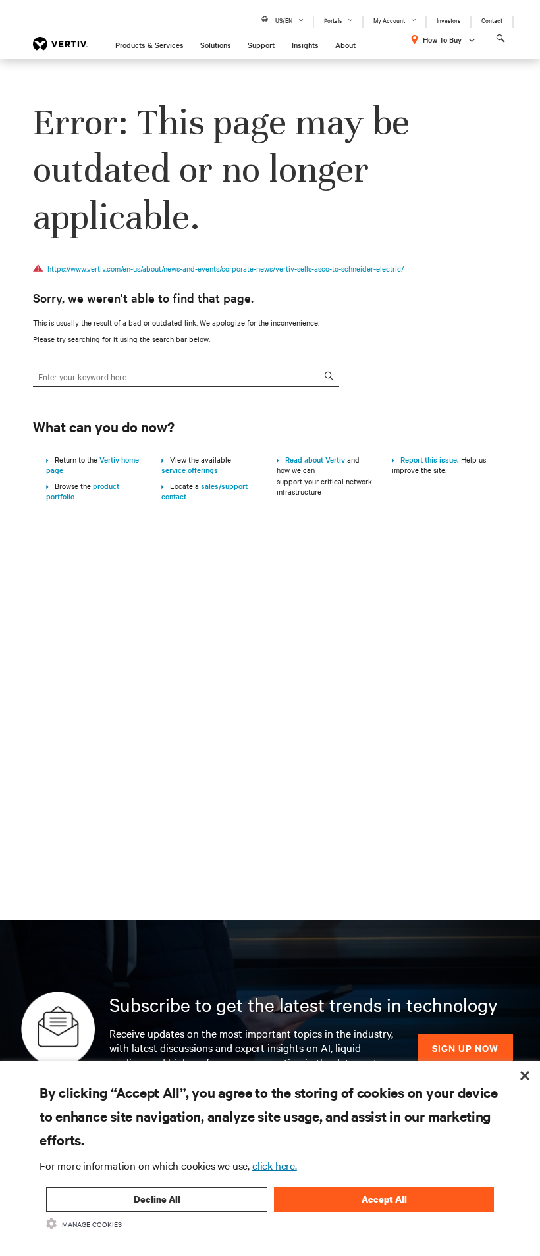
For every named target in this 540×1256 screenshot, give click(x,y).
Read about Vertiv (312, 459)
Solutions (215, 44)
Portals (333, 20)
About (345, 44)
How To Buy (442, 39)
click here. (274, 1165)
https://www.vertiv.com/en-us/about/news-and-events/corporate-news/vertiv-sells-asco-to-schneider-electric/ (225, 268)
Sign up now (465, 1048)
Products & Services (149, 44)
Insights (305, 44)
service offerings (189, 470)
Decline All (157, 1199)
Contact (491, 20)
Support (261, 44)
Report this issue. (426, 459)
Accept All (384, 1199)
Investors (448, 20)
